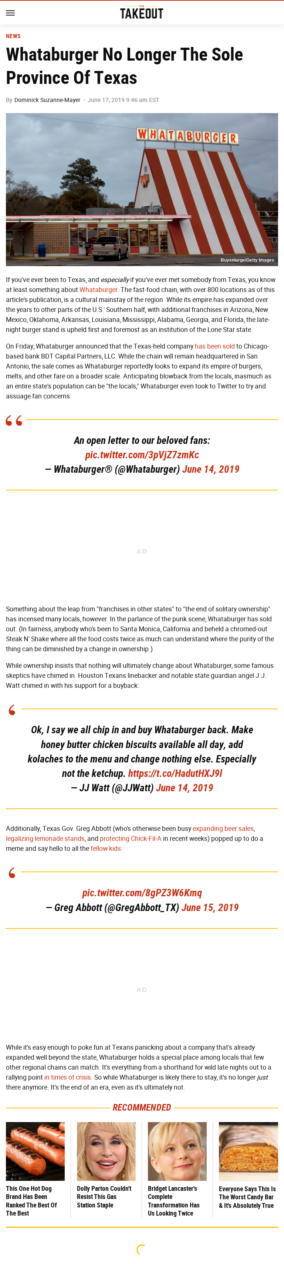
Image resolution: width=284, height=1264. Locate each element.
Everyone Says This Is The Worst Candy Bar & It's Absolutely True (247, 1197)
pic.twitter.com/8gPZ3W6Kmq (142, 893)
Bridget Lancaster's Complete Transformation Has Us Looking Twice (174, 1201)
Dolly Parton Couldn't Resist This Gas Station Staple (104, 1197)
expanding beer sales (223, 829)
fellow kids (106, 849)
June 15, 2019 (210, 907)
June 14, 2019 (211, 469)
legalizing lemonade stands (45, 839)
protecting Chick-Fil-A (131, 839)
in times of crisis (67, 1077)
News (13, 36)
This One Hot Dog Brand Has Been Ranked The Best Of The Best (31, 1201)
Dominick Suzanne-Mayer (47, 99)
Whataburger (98, 290)
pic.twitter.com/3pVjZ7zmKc (142, 455)
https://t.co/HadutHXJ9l (175, 773)
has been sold (215, 346)
